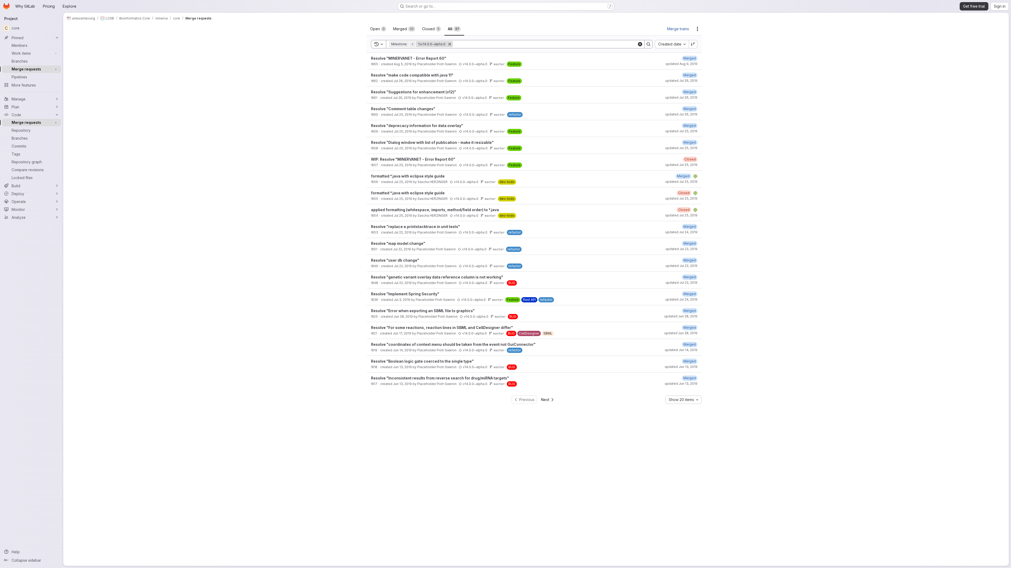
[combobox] (672, 44)
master (499, 64)
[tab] (378, 29)
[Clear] (640, 44)
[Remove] (450, 44)
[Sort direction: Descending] (693, 44)
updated (681, 64)
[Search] (648, 44)
